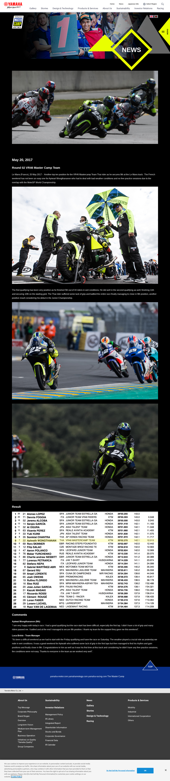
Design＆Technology (63, 8)
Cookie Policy (16, 777)
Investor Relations (143, 8)
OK (145, 771)
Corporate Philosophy (27, 712)
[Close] (166, 770)
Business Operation (26, 735)
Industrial (132, 712)
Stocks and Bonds (53, 732)
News (121, 4)
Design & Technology (98, 716)
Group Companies (26, 746)
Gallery (32, 8)
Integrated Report (53, 723)
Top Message (24, 707)
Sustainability (123, 8)
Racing (160, 8)
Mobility (131, 707)
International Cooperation (139, 716)
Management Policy (54, 714)
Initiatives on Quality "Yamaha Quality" (27, 741)
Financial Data (51, 740)
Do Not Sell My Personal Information (121, 771)
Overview (22, 720)
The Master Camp (115, 676)
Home (112, 4)
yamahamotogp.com (78, 676)
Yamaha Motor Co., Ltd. (13, 691)
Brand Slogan (23, 716)
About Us (107, 8)
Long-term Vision (25, 725)
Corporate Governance (55, 736)
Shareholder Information (56, 727)
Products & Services (88, 8)
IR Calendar (50, 745)
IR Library (49, 719)
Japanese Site (133, 4)
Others (131, 720)
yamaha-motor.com (59, 676)
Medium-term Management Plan (30, 730)
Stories (44, 8)
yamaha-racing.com (97, 676)
